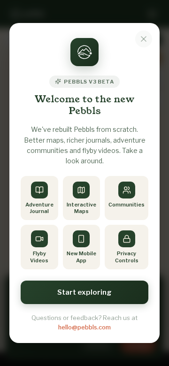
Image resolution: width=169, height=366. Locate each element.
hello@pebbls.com (84, 327)
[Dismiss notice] (143, 38)
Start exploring (84, 292)
